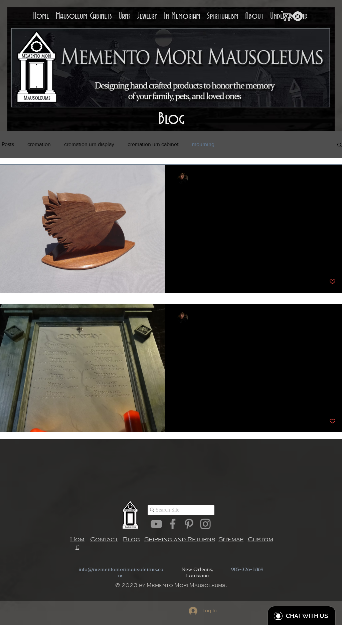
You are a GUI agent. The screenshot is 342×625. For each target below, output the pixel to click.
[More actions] (335, 178)
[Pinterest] (189, 524)
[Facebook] (173, 524)
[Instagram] (205, 524)
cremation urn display (89, 144)
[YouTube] (156, 524)
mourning (203, 144)
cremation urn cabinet (153, 144)
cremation (39, 144)
